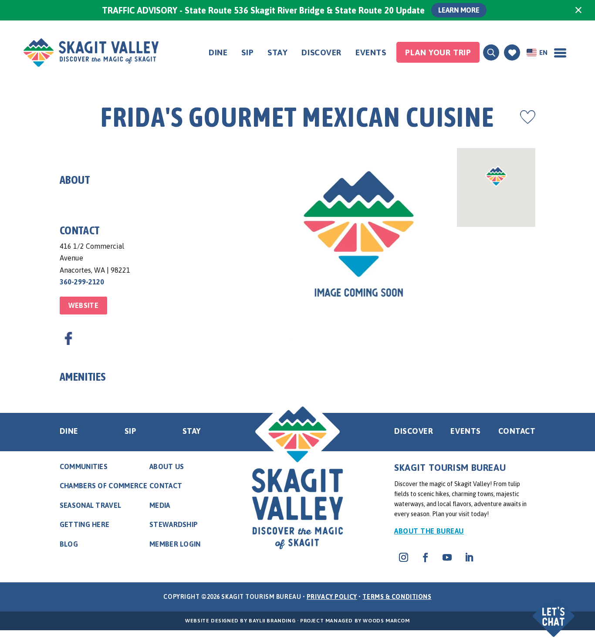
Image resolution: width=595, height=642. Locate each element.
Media (159, 505)
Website (83, 305)
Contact (517, 431)
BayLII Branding (272, 621)
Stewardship (173, 524)
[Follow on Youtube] (447, 557)
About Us (166, 466)
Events (370, 52)
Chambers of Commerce (103, 486)
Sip (247, 52)
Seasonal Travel (91, 505)
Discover (321, 52)
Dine (218, 52)
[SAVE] (527, 117)
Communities (84, 466)
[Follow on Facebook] (425, 557)
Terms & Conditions (396, 596)
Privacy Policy (332, 596)
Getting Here (85, 524)
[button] (555, 610)
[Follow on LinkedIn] (469, 557)
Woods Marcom (386, 621)
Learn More (459, 10)
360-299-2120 (82, 282)
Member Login (175, 544)
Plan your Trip (438, 52)
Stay (277, 52)
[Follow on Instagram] (403, 557)
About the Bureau (429, 531)
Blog (69, 544)
